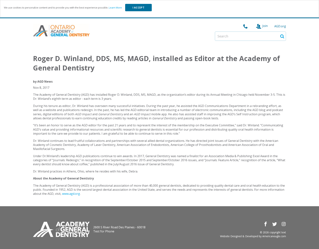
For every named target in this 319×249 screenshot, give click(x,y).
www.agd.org (71, 194)
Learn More (115, 7)
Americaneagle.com (274, 236)
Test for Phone (103, 231)
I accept (138, 7)
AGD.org (280, 26)
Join (265, 26)
